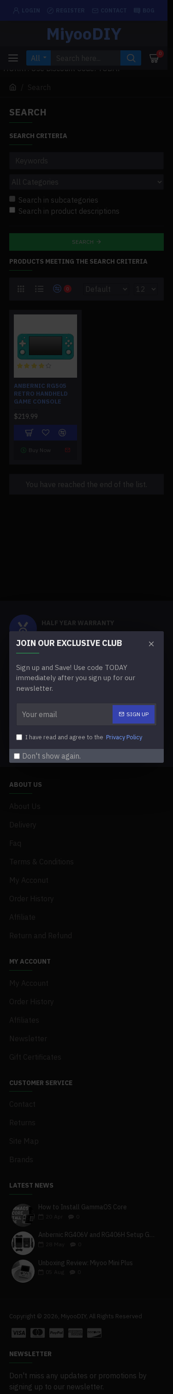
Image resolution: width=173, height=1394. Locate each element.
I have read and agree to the (83, 737)
